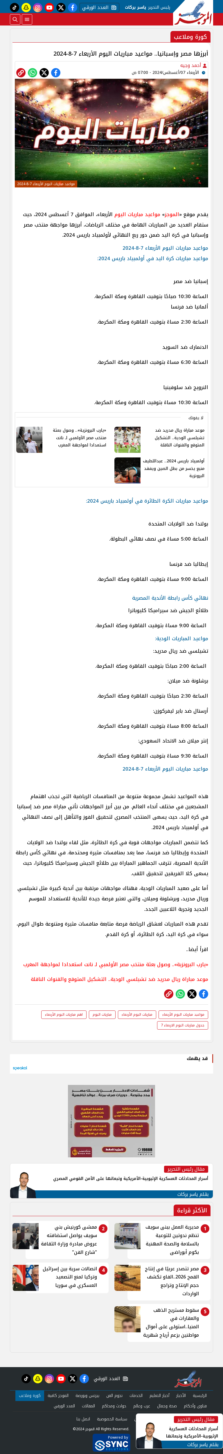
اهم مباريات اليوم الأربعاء (64, 1014)
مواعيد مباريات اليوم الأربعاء (183, 1014)
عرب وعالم (141, 1406)
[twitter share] (44, 72)
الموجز (172, 214)
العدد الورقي (94, 7)
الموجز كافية (58, 1396)
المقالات (88, 1406)
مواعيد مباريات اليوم (137, 214)
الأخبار (181, 1396)
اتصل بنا (83, 1419)
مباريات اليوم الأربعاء (137, 1014)
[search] (15, 19)
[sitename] (188, 1378)
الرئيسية (200, 1396)
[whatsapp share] (32, 72)
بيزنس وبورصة (87, 1396)
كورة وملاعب (30, 1396)
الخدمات (136, 1396)
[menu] (27, 19)
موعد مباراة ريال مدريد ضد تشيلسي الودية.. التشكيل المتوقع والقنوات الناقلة (119, 979)
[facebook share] (55, 72)
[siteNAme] (193, 12)
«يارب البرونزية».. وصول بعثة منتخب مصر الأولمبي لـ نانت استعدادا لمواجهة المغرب (115, 964)
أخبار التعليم (159, 1396)
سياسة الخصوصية (112, 1419)
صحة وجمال (167, 1406)
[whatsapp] (21, 72)
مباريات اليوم (102, 1014)
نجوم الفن (114, 1396)
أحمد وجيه (191, 65)
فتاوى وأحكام (195, 1406)
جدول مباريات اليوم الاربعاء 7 (182, 1025)
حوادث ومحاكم (114, 1406)
